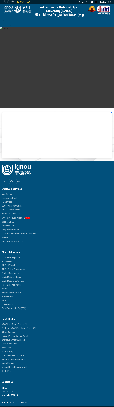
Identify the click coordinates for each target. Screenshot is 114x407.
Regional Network (9, 198)
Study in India (7, 297)
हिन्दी (109, 2)
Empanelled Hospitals (11, 214)
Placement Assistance (11, 285)
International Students (11, 293)
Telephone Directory (10, 230)
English (103, 2)
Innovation (6, 348)
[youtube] (12, 1)
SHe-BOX (6, 237)
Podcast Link (7, 261)
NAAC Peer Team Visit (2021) (15, 324)
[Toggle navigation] (7, 23)
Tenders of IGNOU (9, 226)
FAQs (4, 300)
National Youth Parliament (13, 359)
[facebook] (8, 1)
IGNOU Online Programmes (13, 269)
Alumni (5, 289)
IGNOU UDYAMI (8, 265)
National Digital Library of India (15, 367)
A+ (87, 2)
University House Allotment (13, 218)
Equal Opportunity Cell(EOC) (14, 308)
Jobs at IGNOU (8, 222)
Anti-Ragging (7, 304)
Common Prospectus (11, 257)
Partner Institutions (10, 344)
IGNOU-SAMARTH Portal (12, 241)
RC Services (7, 202)
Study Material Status (11, 277)
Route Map (6, 371)
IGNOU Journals (8, 332)
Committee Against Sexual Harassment (19, 234)
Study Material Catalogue (13, 281)
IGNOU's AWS (24, 2)
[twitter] (4, 1)
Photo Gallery (7, 352)
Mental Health (8, 363)
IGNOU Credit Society (11, 210)
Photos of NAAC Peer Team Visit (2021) (19, 328)
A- (83, 2)
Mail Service (7, 194)
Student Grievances (10, 273)
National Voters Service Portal (15, 336)
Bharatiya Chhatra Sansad (13, 340)
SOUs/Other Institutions (12, 206)
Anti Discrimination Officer (13, 355)
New (27, 218)
